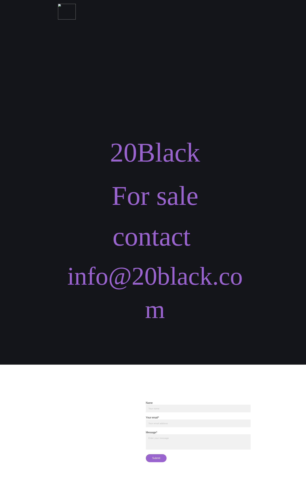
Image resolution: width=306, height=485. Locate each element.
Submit (156, 458)
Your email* (152, 417)
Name (149, 403)
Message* (151, 432)
